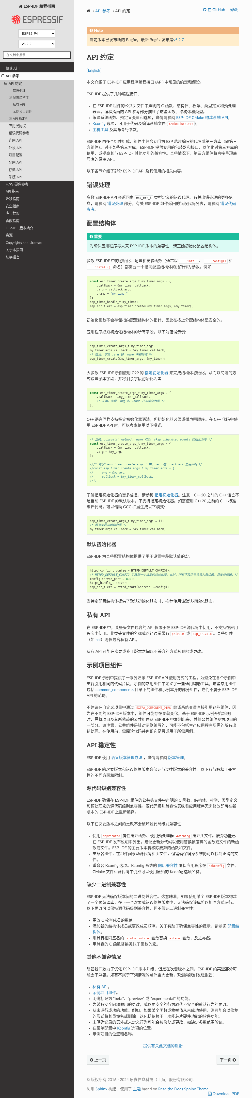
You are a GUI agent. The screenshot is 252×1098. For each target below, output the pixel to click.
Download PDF (225, 1094)
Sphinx (101, 1089)
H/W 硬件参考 (17, 184)
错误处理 (19, 90)
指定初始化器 (156, 373)
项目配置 (15, 155)
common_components (114, 690)
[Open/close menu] (2, 76)
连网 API (15, 140)
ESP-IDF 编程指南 (39, 6)
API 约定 (15, 83)
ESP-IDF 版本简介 (19, 228)
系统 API (15, 177)
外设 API (15, 148)
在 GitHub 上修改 (222, 10)
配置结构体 (21, 97)
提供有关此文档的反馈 (163, 1046)
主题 (137, 1089)
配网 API (15, 162)
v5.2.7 (178, 40)
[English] (94, 70)
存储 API (15, 170)
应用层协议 (17, 126)
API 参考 (12, 76)
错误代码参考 (19, 133)
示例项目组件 (22, 111)
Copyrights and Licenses (24, 243)
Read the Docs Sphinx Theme (183, 1089)
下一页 (226, 1060)
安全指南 (12, 206)
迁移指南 (12, 199)
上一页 (99, 1060)
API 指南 (12, 191)
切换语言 (12, 257)
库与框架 (12, 213)
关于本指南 (14, 250)
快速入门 (12, 68)
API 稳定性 (20, 118)
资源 (9, 235)
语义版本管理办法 (126, 758)
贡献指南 (12, 221)
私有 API (19, 104)
